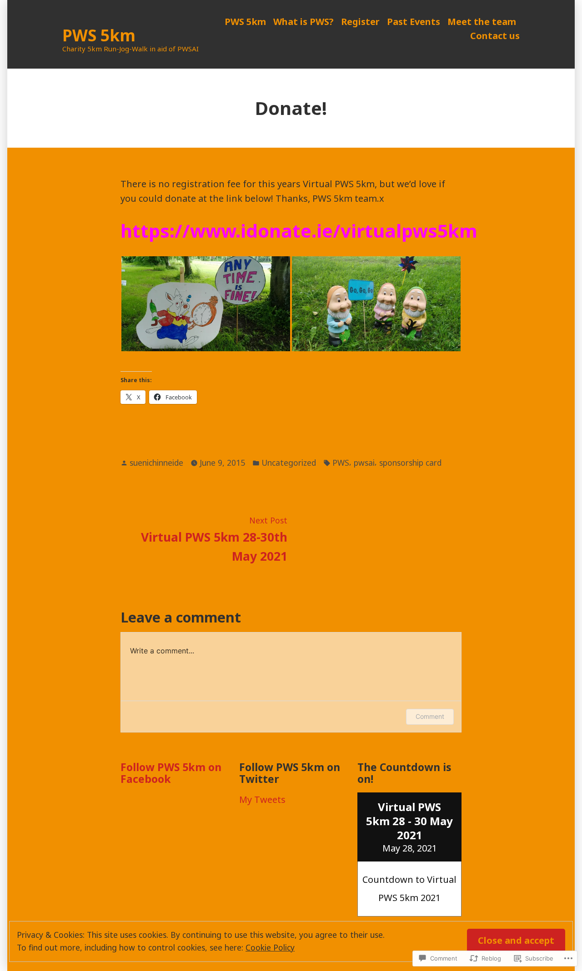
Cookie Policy (270, 947)
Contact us (495, 36)
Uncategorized (288, 462)
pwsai (364, 462)
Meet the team (481, 21)
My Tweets (262, 799)
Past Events (413, 21)
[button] (205, 303)
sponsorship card (410, 462)
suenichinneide (156, 462)
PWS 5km (98, 35)
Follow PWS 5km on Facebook (170, 773)
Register (360, 21)
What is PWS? (303, 21)
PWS (340, 462)
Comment (430, 716)
